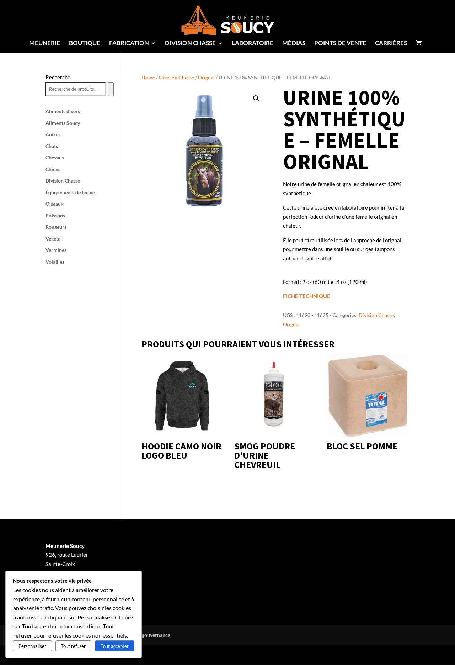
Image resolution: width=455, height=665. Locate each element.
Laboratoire (252, 44)
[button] (256, 98)
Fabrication (129, 44)
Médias (293, 44)
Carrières (391, 44)
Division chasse (190, 44)
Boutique (84, 44)
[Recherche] (111, 89)
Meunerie (44, 44)
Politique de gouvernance (142, 635)
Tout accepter (115, 646)
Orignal (206, 77)
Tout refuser (73, 646)
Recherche (58, 77)
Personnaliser (32, 646)
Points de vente (340, 44)
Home (148, 77)
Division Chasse (176, 77)
